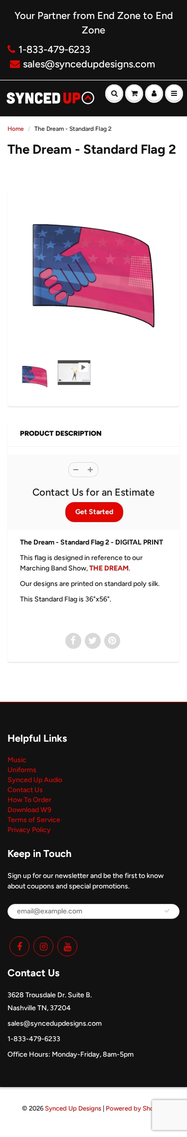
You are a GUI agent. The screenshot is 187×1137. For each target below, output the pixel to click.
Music (16, 760)
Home (15, 128)
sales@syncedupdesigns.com (89, 64)
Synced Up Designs (73, 1108)
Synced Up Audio (34, 780)
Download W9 (29, 810)
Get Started (94, 512)
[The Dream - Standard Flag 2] (93, 276)
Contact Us (25, 790)
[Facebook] (19, 946)
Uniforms (21, 770)
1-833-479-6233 (54, 49)
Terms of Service (33, 820)
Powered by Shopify (136, 1108)
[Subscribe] (167, 911)
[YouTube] (67, 946)
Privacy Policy (29, 830)
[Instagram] (43, 946)
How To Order (29, 800)
